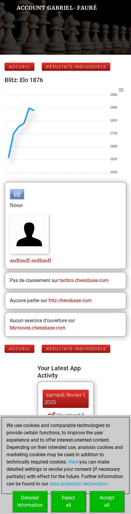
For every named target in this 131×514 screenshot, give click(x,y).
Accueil (19, 66)
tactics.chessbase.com (83, 280)
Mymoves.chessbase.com (38, 328)
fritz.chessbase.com (70, 300)
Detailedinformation (30, 501)
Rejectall (68, 501)
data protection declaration (78, 484)
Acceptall (107, 501)
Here (73, 462)
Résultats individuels (76, 66)
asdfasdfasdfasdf (30, 260)
